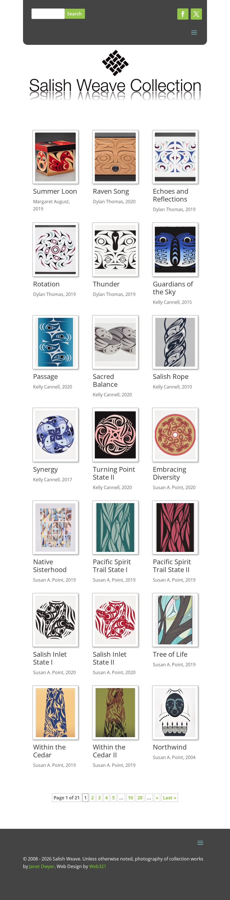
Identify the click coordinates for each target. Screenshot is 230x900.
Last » (169, 798)
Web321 (97, 866)
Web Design (69, 866)
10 (130, 798)
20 (139, 798)
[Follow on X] (196, 14)
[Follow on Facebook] (182, 14)
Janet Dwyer (41, 866)
